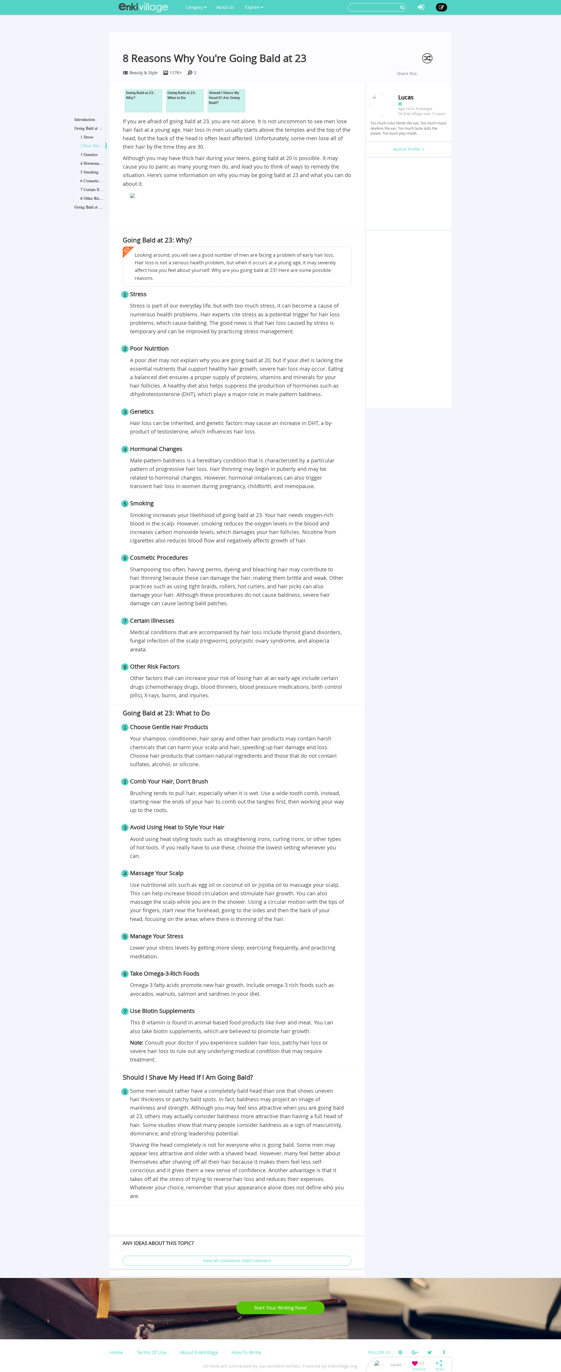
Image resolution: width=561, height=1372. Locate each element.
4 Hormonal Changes (92, 163)
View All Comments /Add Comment (237, 1260)
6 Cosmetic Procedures (92, 180)
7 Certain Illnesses (92, 189)
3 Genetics (89, 154)
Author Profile (407, 149)
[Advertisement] (237, 216)
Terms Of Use (151, 1352)
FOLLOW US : (380, 1352)
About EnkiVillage (199, 1352)
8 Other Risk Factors (92, 198)
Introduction (85, 119)
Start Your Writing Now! (280, 1307)
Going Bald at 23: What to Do (89, 207)
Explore (253, 7)
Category (195, 7)
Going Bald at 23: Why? (89, 128)
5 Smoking (89, 172)
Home (116, 1352)
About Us (225, 7)
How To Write (246, 1352)
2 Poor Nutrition (92, 145)
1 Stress (86, 137)
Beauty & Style (143, 72)
